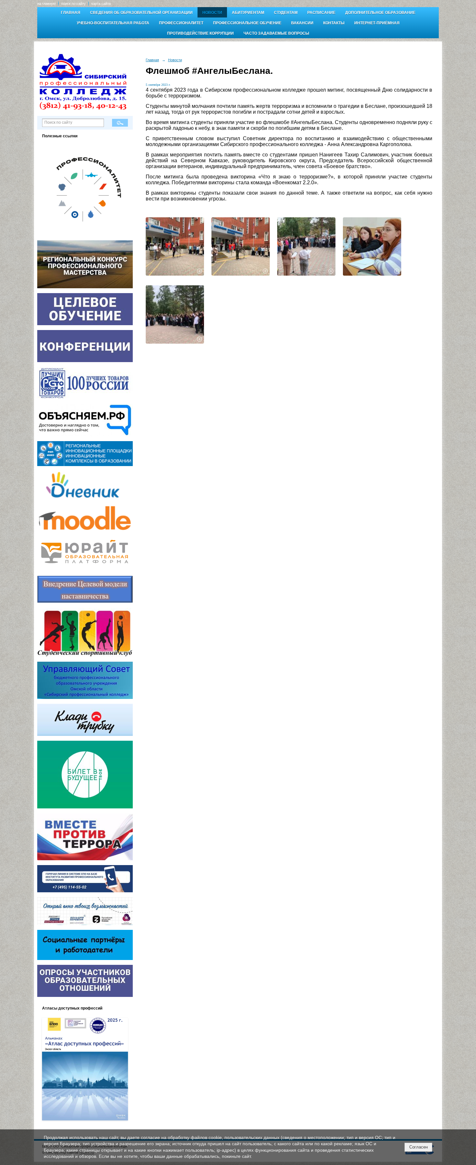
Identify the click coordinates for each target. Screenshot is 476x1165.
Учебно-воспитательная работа (113, 23)
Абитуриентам (248, 12)
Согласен (418, 1147)
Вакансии (302, 23)
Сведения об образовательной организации (141, 12)
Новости (212, 12)
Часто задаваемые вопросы (276, 33)
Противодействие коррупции (200, 33)
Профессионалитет (181, 23)
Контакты (334, 23)
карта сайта (101, 4)
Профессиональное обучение (247, 23)
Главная (70, 12)
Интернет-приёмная (377, 23)
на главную (46, 4)
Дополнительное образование (380, 12)
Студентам (286, 12)
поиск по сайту (73, 4)
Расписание (321, 12)
